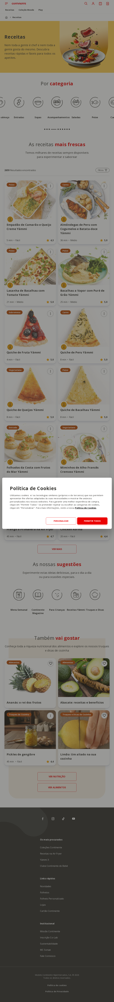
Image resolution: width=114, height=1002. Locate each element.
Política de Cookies (85, 507)
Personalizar (61, 521)
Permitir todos (92, 521)
